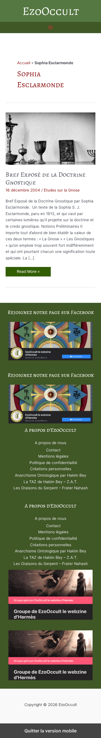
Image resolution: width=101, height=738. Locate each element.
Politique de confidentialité (53, 462)
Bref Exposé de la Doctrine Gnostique (46, 178)
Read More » (28, 272)
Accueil (23, 63)
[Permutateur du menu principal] (50, 27)
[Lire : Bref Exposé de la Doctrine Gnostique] (50, 138)
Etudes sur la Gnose (62, 190)
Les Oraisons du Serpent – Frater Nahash (50, 488)
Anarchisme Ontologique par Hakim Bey (50, 475)
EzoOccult (50, 11)
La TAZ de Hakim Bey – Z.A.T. (51, 481)
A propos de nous (50, 443)
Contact (53, 450)
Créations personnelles (50, 469)
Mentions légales (53, 456)
